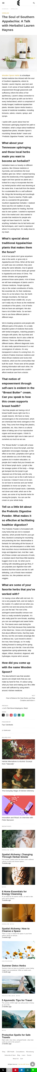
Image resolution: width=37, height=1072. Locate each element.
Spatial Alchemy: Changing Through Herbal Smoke (17, 855)
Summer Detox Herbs (14, 965)
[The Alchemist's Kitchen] (18, 3)
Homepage (5, 8)
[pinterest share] (11, 715)
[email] (9, 1070)
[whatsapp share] (19, 715)
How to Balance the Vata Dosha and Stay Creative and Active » (20, 699)
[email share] (7, 715)
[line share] (23, 715)
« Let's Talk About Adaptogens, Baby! (15, 708)
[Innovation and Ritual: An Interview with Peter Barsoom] (18, 805)
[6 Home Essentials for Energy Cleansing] (18, 876)
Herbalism (14, 8)
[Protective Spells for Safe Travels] (18, 1019)
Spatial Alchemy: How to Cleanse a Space (16, 929)
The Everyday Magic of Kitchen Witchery (18, 791)
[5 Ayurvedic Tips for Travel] (18, 985)
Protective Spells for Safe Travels (16, 1036)
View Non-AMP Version (23, 1064)
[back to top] (32, 1064)
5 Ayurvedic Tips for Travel (17, 1000)
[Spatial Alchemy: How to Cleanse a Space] (18, 913)
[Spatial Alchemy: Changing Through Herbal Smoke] (18, 839)
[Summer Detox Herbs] (18, 950)
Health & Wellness (8, 995)
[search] (34, 3)
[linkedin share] (15, 715)
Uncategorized (7, 961)
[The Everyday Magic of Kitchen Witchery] (18, 779)
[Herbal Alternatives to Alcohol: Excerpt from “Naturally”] (18, 749)
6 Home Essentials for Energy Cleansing (14, 892)
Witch (12, 849)
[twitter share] (3, 715)
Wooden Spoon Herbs (10, 75)
